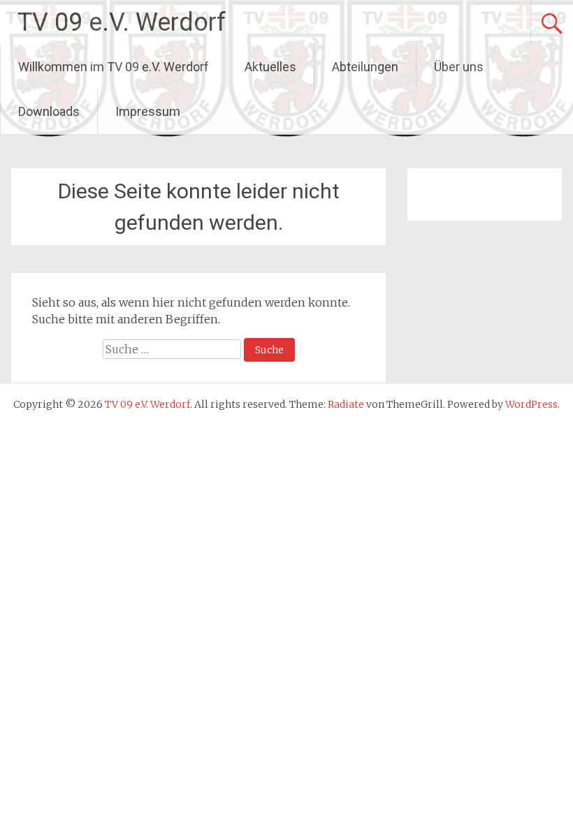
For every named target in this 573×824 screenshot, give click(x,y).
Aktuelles (270, 66)
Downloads (49, 111)
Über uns (459, 66)
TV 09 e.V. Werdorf (121, 22)
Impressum (147, 111)
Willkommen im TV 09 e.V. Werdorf (113, 66)
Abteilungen (365, 66)
